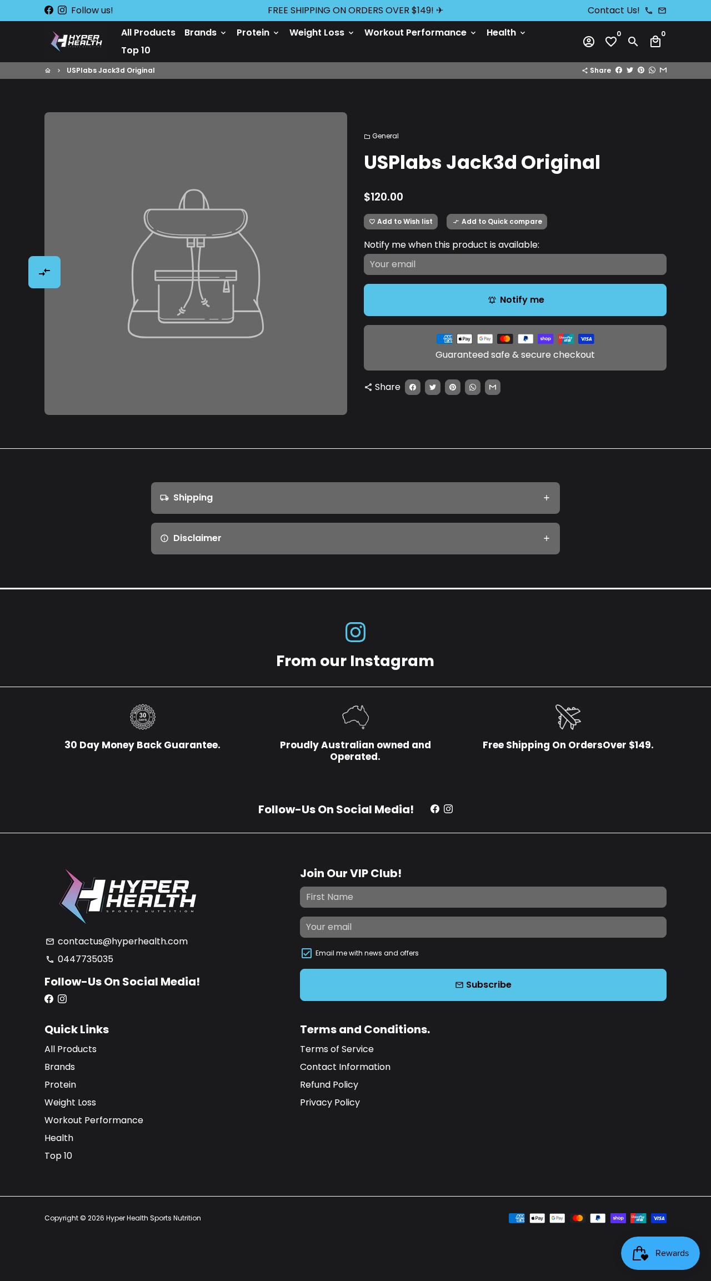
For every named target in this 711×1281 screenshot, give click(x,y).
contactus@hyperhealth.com (117, 941)
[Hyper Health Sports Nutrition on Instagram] (62, 10)
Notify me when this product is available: (451, 244)
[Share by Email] (663, 70)
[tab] (355, 498)
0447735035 (79, 959)
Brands (206, 32)
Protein (259, 32)
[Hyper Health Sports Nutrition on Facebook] (48, 10)
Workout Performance (421, 32)
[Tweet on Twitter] (630, 70)
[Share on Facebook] (618, 70)
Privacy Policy (330, 1102)
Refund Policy (329, 1084)
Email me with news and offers (367, 953)
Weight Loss (322, 32)
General (381, 136)
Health (507, 32)
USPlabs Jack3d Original (111, 70)
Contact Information (345, 1066)
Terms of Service (337, 1049)
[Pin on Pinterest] (641, 70)
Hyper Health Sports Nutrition (153, 1218)
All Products (148, 32)
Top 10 (136, 50)
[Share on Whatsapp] (652, 70)
